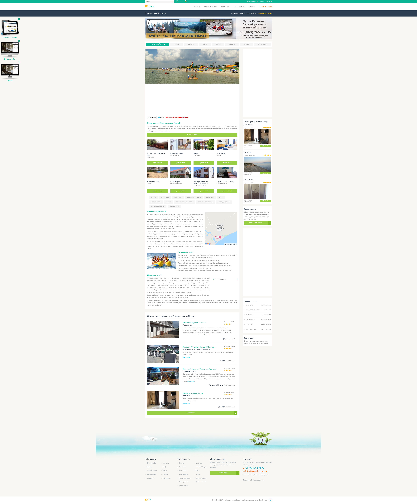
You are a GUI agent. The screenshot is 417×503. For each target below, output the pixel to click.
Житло (176, 44)
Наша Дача (248, 180)
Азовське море (239, 6)
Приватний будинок (205, 202)
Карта (218, 44)
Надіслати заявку (255, 222)
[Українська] (189, 1)
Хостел (168, 202)
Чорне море (225, 6)
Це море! (248, 152)
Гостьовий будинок (194, 197)
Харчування (262, 44)
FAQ (164, 467)
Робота (232, 44)
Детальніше (157, 163)
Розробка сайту (152, 470)
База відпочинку (224, 202)
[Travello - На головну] (149, 6)
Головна (197, 6)
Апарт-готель (174, 206)
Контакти (269, 1)
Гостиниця (165, 197)
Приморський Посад (157, 44)
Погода (246, 44)
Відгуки (191, 44)
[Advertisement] (192, 99)
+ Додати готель (265, 6)
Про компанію (151, 463)
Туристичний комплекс (184, 202)
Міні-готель (210, 197)
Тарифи (149, 467)
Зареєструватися (252, 1)
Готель (153, 197)
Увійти (262, 1)
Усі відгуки (191, 413)
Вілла (221, 197)
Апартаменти (156, 202)
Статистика (150, 478)
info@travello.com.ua (256, 471)
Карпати (252, 6)
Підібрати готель (210, 6)
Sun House (248, 125)
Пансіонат (178, 197)
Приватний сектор (158, 206)
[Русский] (180, 1)
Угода (165, 470)
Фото (205, 44)
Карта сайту (167, 478)
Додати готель (151, 474)
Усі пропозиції (192, 134)
